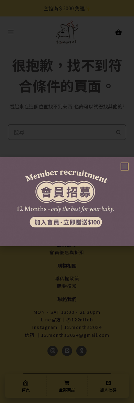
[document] (67, 201)
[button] (124, 166)
